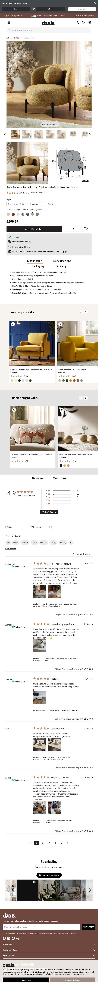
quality (53, 542)
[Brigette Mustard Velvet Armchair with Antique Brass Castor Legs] (32, 343)
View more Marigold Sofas (34, 209)
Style (9, 199)
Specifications (62, 260)
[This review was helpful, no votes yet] (85, 669)
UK (17, 9)
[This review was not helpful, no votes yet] (90, 614)
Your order (8, 955)
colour (34, 542)
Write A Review (49, 512)
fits (71, 542)
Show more (10, 548)
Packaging (38, 266)
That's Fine (25, 980)
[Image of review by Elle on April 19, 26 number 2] (54, 744)
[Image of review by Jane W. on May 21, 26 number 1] (39, 697)
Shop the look (50, 124)
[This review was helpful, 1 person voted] (85, 767)
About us (7, 944)
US (52, 9)
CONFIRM (82, 9)
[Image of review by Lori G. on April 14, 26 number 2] (54, 807)
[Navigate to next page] (67, 843)
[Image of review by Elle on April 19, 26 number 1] (39, 744)
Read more (74, 583)
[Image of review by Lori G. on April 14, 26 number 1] (39, 807)
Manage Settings (72, 980)
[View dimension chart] (71, 163)
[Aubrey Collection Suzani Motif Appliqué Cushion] (32, 428)
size (8, 542)
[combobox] (51, 30)
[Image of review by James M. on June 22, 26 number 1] (39, 645)
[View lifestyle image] (27, 163)
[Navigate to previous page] (30, 843)
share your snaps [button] (51, 875)
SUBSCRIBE (88, 927)
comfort (24, 542)
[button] (8, 890)
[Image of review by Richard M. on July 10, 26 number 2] (54, 591)
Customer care (10, 950)
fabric (15, 542)
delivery (63, 542)
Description (34, 260)
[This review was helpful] (85, 614)
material (43, 542)
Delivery (61, 266)
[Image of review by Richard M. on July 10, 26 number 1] (39, 591)
